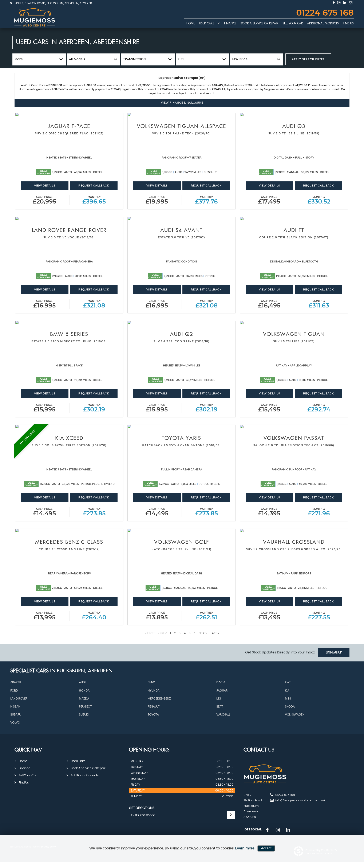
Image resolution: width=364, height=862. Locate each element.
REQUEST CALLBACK (93, 185)
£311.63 (319, 304)
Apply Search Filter (308, 59)
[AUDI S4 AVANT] (181, 218)
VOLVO (15, 722)
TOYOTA (153, 714)
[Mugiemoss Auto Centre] (34, 17)
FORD (14, 690)
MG (218, 698)
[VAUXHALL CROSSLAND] (294, 530)
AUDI (82, 682)
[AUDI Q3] (294, 114)
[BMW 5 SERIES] (69, 322)
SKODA (290, 706)
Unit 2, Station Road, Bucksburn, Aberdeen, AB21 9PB (53, 3)
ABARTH (15, 682)
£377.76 (206, 200)
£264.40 (94, 616)
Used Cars (206, 23)
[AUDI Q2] (181, 322)
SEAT (219, 706)
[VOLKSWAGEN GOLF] (181, 530)
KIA (287, 690)
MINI (288, 698)
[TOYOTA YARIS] (181, 426)
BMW (151, 682)
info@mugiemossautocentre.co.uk (299, 800)
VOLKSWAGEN (295, 714)
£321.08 (94, 304)
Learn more (244, 848)
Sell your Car (292, 23)
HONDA (84, 690)
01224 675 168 (325, 13)
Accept (266, 848)
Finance (230, 23)
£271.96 (319, 512)
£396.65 (94, 200)
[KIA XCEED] (69, 426)
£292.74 (318, 408)
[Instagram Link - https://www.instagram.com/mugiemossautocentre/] (339, 3)
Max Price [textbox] (240, 59)
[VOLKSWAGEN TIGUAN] (294, 322)
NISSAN (15, 706)
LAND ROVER (18, 698)
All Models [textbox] (77, 59)
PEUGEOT (85, 706)
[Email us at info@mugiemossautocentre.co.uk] (350, 3)
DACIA (220, 682)
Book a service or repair (259, 23)
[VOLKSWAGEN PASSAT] (294, 426)
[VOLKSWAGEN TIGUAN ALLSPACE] (181, 114)
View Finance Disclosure (182, 102)
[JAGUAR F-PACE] (69, 114)
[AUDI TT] (294, 218)
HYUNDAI (154, 690)
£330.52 (319, 200)
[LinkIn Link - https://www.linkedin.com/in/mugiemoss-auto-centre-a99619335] (344, 3)
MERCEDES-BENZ (159, 698)
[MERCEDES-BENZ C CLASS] (69, 530)
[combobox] (39, 59)
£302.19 (94, 408)
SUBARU (15, 714)
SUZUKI (83, 714)
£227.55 (319, 616)
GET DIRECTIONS (141, 808)
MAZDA (84, 698)
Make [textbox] (19, 59)
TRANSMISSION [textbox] (134, 59)
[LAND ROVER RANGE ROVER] (69, 218)
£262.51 (206, 616)
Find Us (348, 23)
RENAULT (153, 706)
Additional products (323, 23)
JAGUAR (222, 690)
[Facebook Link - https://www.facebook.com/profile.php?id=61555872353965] (333, 3)
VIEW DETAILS (44, 185)
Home (190, 23)
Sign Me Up (334, 652)
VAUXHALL (223, 714)
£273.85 (94, 512)
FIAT (287, 682)
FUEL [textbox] (181, 59)
